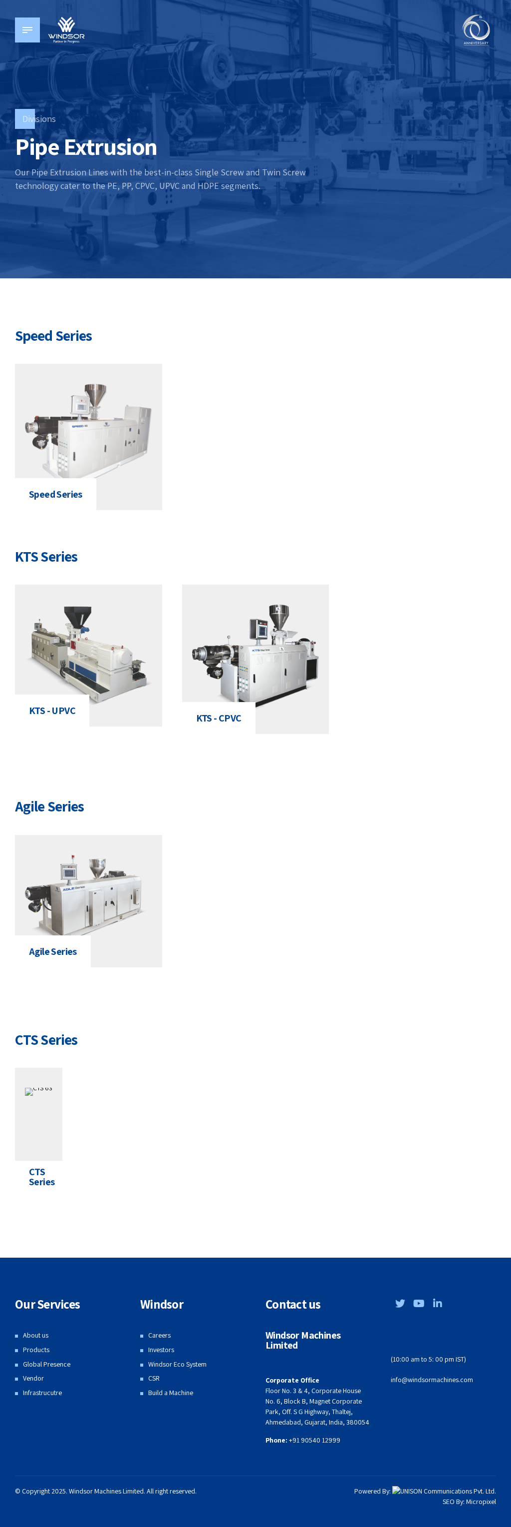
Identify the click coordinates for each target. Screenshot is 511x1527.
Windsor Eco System (177, 1364)
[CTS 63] (38, 1092)
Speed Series (55, 494)
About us (35, 1335)
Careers (159, 1335)
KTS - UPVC (52, 710)
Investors (161, 1349)
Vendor (33, 1378)
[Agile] (88, 901)
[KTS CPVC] (255, 659)
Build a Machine (170, 1392)
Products (36, 1349)
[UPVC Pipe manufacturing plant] (88, 656)
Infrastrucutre (42, 1392)
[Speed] (88, 437)
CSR (154, 1378)
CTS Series (41, 1176)
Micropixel (481, 1501)
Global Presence (46, 1364)
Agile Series (53, 951)
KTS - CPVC (219, 718)
